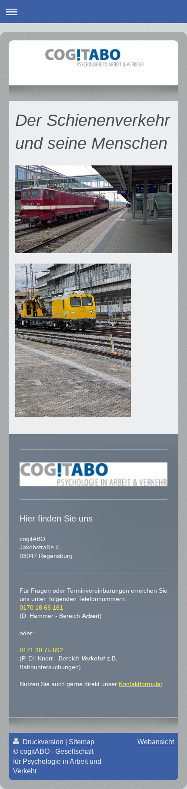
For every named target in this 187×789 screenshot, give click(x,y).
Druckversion (43, 742)
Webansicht (155, 742)
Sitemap (81, 742)
